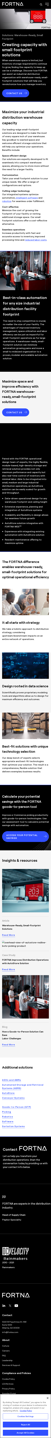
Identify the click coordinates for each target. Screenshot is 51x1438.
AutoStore (8, 1093)
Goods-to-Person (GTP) (16, 1107)
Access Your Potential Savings (22, 836)
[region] (25, 1416)
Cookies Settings (25, 1416)
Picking (6, 1111)
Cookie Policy (8, 1379)
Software (7, 1121)
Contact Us (14, 93)
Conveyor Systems (13, 1097)
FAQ (4, 1355)
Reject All (25, 1424)
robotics (6, 201)
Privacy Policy (8, 1388)
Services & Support (11, 1365)
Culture (5, 1345)
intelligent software (27, 197)
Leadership (7, 1360)
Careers (6, 1350)
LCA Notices (7, 1383)
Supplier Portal (9, 1393)
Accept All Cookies (25, 1432)
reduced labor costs (36, 239)
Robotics (7, 1116)
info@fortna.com (10, 1332)
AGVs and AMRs (11, 1079)
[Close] (47, 1398)
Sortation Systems (13, 1126)
